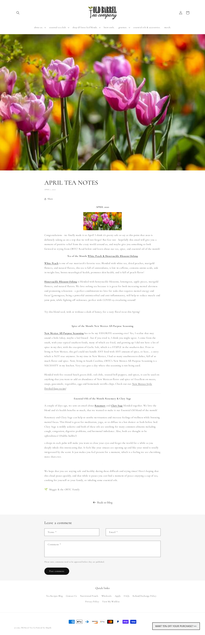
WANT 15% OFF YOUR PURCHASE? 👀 (176, 626)
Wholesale (107, 596)
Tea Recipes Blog (54, 596)
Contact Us (71, 596)
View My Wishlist (111, 601)
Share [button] (50, 198)
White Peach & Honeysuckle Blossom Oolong (113, 256)
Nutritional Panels (89, 596)
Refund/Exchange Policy (144, 596)
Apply (118, 596)
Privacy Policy (92, 601)
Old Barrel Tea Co (28, 628)
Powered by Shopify (44, 628)
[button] (17, 12)
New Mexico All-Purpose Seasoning (64, 333)
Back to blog (104, 502)
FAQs (126, 596)
